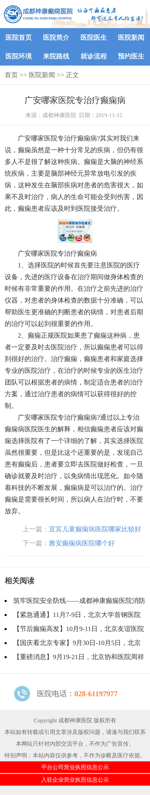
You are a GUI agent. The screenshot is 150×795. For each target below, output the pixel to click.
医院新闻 (131, 37)
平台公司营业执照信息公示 (75, 767)
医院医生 (94, 37)
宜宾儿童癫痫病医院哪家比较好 (95, 529)
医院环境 (19, 56)
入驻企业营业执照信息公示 (75, 780)
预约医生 (131, 56)
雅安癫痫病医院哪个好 (82, 543)
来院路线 (56, 56)
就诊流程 (94, 56)
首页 (11, 74)
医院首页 (19, 37)
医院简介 (56, 37)
